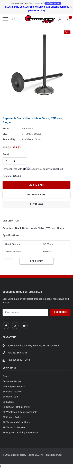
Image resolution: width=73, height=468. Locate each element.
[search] (14, 19)
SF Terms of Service (14, 427)
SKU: (5, 133)
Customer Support (12, 381)
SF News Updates (12, 391)
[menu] (5, 18)
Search (6, 376)
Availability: (9, 139)
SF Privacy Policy (12, 417)
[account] (60, 19)
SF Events (8, 401)
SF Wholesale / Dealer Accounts (20, 412)
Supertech (27, 128)
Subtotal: (7, 176)
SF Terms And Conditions (16, 422)
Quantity (7, 154)
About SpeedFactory (14, 386)
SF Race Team (11, 396)
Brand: (6, 128)
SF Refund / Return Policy (16, 407)
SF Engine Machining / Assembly (20, 432)
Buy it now (36, 204)
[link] (6, 325)
